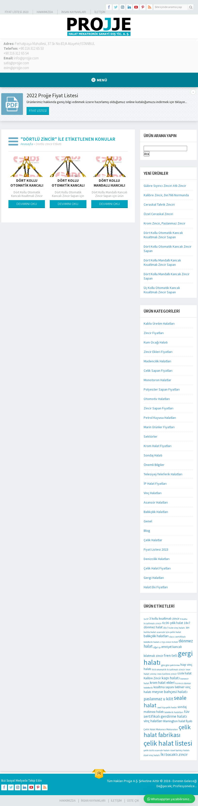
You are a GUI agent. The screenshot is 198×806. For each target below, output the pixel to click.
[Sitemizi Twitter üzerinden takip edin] (116, 7)
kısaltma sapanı (164, 687)
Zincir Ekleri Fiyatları (158, 352)
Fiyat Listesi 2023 (16, 12)
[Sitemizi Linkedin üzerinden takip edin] (129, 7)
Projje (128, 781)
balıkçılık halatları (156, 636)
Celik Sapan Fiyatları (158, 370)
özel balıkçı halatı (180, 750)
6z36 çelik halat (172, 623)
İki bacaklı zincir (174, 754)
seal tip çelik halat (167, 707)
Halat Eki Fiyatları (156, 587)
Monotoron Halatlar (157, 380)
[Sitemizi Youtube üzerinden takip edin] (136, 7)
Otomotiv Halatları (157, 399)
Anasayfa (27, 144)
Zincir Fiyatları (154, 333)
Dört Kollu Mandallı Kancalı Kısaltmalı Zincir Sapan (162, 262)
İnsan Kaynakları (73, 12)
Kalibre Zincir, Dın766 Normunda (166, 195)
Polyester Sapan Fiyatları (162, 389)
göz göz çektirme (170, 665)
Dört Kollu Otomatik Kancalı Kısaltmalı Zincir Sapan (163, 235)
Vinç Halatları (153, 493)
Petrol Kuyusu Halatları (160, 417)
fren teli (170, 655)
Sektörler (150, 436)
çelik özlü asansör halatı (157, 750)
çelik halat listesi (168, 743)
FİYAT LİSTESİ (38, 110)
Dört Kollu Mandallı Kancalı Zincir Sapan (109, 185)
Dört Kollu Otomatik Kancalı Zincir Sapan (68, 185)
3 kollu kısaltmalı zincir (164, 619)
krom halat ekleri (162, 682)
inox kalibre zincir (167, 673)
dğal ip (157, 647)
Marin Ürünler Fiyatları (159, 427)
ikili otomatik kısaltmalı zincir (168, 669)
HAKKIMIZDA (67, 801)
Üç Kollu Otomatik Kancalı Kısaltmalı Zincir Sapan (162, 290)
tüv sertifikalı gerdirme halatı (167, 714)
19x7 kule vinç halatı (174, 627)
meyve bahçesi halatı (169, 691)
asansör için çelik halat (169, 632)
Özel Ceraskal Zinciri (158, 214)
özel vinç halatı (152, 755)
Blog (147, 530)
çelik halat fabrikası (167, 731)
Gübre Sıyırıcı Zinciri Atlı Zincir (165, 185)
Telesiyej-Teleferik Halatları (163, 474)
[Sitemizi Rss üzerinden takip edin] (149, 7)
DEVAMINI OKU (26, 204)
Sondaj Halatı (153, 455)
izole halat (184, 673)
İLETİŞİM (99, 12)
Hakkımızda (45, 12)
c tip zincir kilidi (169, 642)
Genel (148, 521)
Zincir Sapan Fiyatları (158, 408)
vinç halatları (153, 721)
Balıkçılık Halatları (156, 512)
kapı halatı (171, 677)
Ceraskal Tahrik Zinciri (159, 204)
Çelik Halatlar (153, 540)
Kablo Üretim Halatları (159, 323)
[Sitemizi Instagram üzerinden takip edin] (122, 7)
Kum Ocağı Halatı (156, 342)
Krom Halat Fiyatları (157, 446)
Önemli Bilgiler (154, 465)
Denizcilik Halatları (157, 559)
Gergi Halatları (154, 577)
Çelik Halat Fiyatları (157, 568)
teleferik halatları (173, 712)
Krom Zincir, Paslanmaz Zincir (164, 223)
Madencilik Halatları (157, 361)
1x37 (146, 619)
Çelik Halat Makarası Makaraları (161, 729)
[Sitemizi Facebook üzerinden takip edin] (109, 7)
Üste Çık (133, 801)
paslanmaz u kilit (158, 698)
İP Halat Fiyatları (155, 483)
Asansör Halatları (156, 502)
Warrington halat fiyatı (177, 721)
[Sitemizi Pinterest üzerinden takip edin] (143, 7)
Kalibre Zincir (152, 678)
